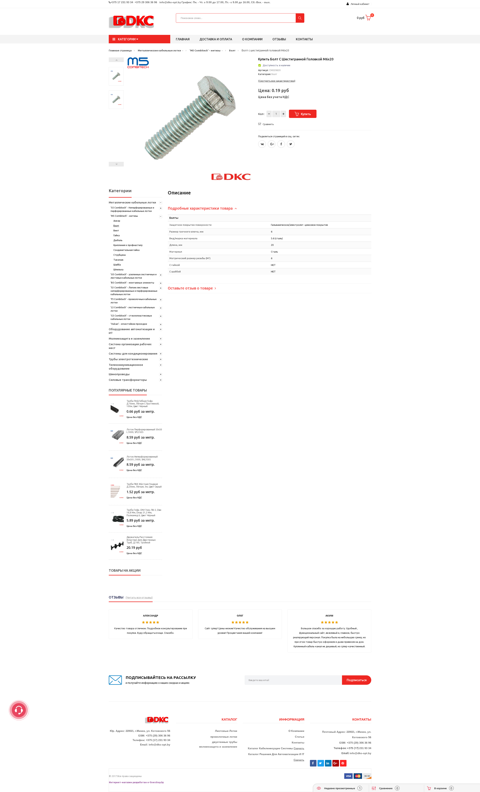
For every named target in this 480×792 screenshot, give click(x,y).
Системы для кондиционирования (133, 353)
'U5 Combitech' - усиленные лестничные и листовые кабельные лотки (134, 276)
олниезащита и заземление (219, 746)
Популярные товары (128, 390)
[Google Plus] (271, 144)
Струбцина (119, 255)
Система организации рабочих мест (130, 346)
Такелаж (118, 260)
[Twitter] (262, 144)
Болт (116, 225)
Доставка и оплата (216, 39)
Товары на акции (125, 570)
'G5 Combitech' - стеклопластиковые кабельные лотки (131, 317)
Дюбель (117, 240)
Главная (183, 39)
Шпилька (118, 269)
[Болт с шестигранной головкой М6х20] (116, 76)
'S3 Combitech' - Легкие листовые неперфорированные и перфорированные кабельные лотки (134, 291)
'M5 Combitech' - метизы (124, 216)
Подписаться (357, 680)
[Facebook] (281, 144)
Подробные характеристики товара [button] (201, 208)
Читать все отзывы (139, 597)
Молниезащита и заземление (129, 338)
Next (116, 59)
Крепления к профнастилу (127, 245)
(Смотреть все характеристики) (276, 81)
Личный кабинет (359, 4)
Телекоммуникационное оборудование (126, 366)
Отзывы (279, 39)
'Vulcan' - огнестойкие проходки (129, 324)
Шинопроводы (119, 374)
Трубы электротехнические (128, 359)
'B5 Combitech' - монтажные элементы (132, 282)
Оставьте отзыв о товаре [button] (191, 288)
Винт (116, 230)
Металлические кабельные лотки (132, 202)
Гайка (116, 235)
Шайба (117, 264)
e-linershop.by (155, 782)
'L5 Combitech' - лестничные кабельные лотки (133, 309)
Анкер (116, 221)
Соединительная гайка (126, 250)
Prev (116, 164)
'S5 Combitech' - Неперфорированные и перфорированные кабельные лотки (132, 209)
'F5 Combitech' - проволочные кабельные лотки (134, 301)
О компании (252, 39)
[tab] (269, 208)
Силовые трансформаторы (128, 379)
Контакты (304, 39)
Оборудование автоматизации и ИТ (132, 331)
